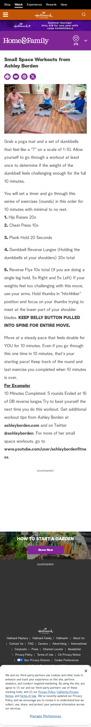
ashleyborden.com (21, 425)
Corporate (21, 649)
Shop (7, 4)
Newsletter (74, 649)
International (79, 644)
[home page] (43, 14)
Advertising (59, 644)
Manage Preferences (45, 716)
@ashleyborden (18, 433)
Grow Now (45, 550)
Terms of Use (45, 655)
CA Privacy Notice (69, 655)
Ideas (64, 4)
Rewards (51, 4)
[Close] (86, 671)
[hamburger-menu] (5, 14)
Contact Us (16, 644)
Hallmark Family (42, 638)
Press (35, 649)
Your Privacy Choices (37, 660)
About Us (78, 638)
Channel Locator (53, 649)
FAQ (30, 644)
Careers (43, 644)
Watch (19, 4)
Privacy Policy (23, 655)
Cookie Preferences (66, 660)
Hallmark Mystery (17, 638)
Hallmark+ (62, 638)
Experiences (34, 4)
